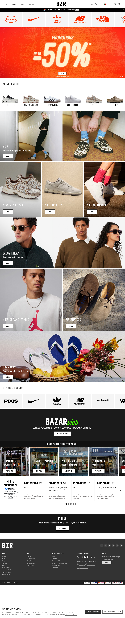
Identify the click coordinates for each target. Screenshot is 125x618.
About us (5, 556)
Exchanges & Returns (58, 561)
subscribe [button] (62, 528)
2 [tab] (122, 76)
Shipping (54, 558)
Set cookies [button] (71, 614)
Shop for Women (31, 561)
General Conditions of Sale (59, 563)
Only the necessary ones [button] (112, 611)
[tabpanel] (62, 52)
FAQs (53, 556)
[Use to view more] (62, 52)
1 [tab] (120, 76)
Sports (31, 4)
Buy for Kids (30, 565)
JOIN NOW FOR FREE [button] (62, 434)
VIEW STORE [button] (9, 471)
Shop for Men (31, 563)
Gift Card (29, 556)
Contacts (4, 563)
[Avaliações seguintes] (120, 490)
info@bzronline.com (82, 568)
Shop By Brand (31, 558)
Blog (3, 561)
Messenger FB (91, 565)
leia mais (54, 490)
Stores (4, 558)
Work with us (6, 567)
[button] (122, 19)
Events (4, 565)
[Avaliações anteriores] (21, 490)
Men (5, 4)
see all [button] (8, 156)
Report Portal (6, 574)
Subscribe (107, 562)
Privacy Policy (56, 565)
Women (13, 4)
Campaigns (55, 567)
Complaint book (6, 572)
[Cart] (119, 4)
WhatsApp (82, 565)
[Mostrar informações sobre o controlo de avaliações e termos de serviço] (18, 492)
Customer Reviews (7, 570)
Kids (22, 4)
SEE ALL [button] (8, 377)
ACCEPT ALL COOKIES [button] (93, 611)
